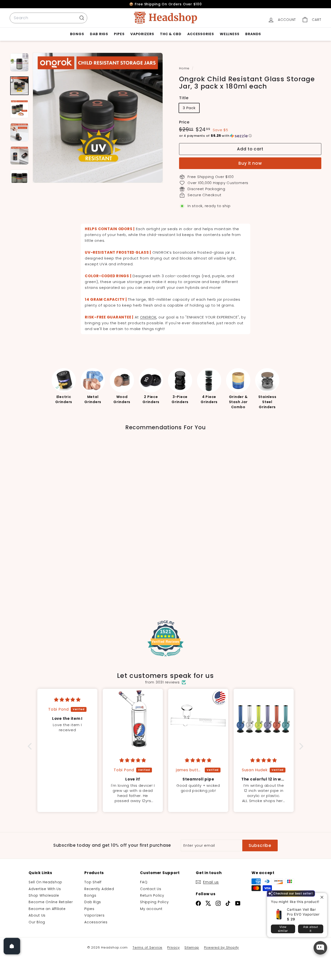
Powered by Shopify (221, 947)
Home (185, 68)
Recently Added (99, 888)
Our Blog (37, 922)
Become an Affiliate (47, 908)
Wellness (229, 34)
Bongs (77, 34)
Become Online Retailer (51, 902)
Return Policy (152, 895)
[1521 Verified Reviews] (165, 657)
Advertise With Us (45, 888)
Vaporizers (142, 34)
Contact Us (150, 888)
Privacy (173, 947)
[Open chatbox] (320, 948)
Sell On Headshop (45, 882)
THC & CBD (170, 34)
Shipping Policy (154, 902)
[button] (250, 135)
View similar (283, 929)
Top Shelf (93, 882)
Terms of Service (147, 947)
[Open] (12, 946)
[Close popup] (323, 897)
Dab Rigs (99, 34)
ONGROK (148, 317)
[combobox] (48, 18)
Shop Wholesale (44, 895)
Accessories (200, 34)
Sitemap (191, 947)
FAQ (143, 882)
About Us (37, 915)
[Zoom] (98, 118)
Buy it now (250, 163)
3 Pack (189, 107)
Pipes (119, 34)
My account (151, 908)
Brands (253, 34)
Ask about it (310, 929)
